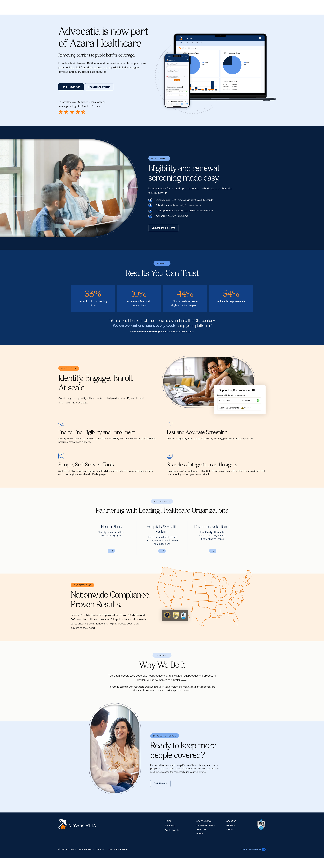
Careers (229, 829)
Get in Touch (172, 830)
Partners (199, 833)
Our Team (230, 825)
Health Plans (201, 829)
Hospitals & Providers (205, 825)
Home (168, 820)
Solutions (170, 825)
